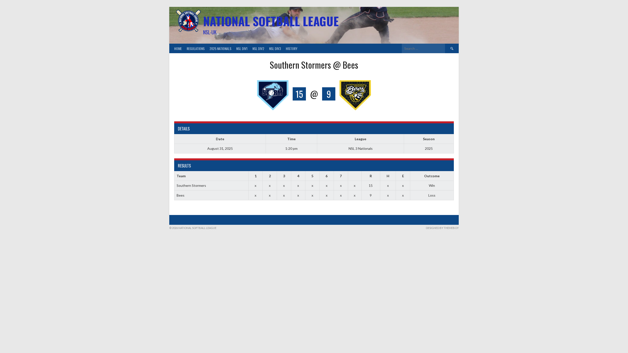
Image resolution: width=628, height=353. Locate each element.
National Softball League (271, 21)
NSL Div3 (275, 48)
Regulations (196, 48)
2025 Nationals (220, 48)
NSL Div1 (242, 48)
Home (178, 48)
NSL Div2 (258, 48)
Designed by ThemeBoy (442, 227)
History (291, 48)
